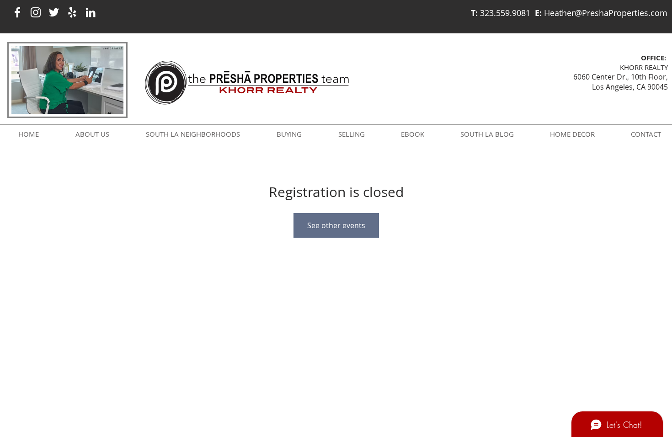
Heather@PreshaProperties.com (605, 12)
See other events (336, 225)
